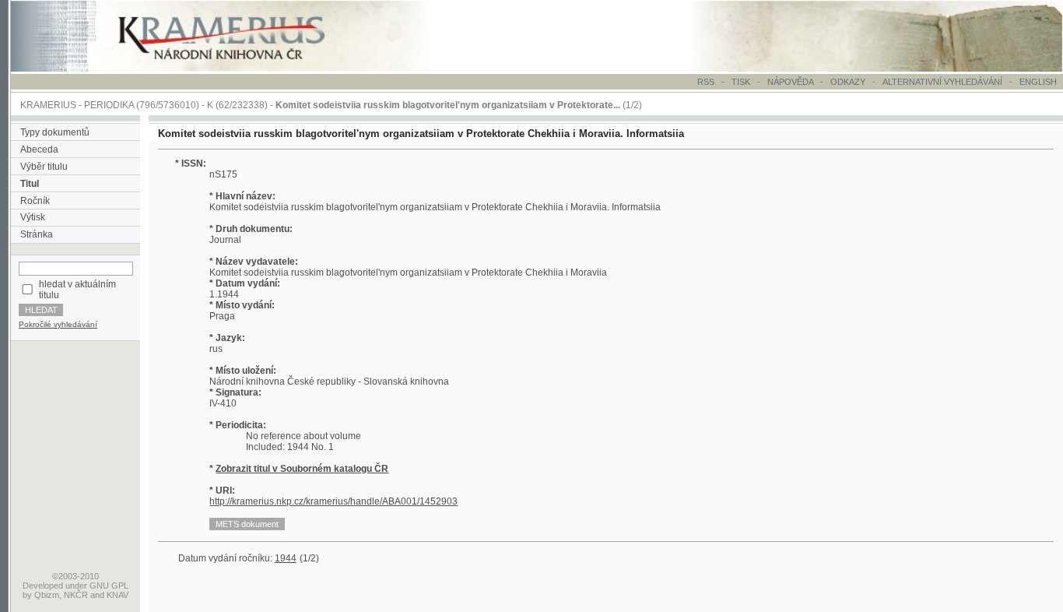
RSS (705, 81)
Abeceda (39, 149)
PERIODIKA (109, 105)
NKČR (76, 595)
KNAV (117, 595)
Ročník (35, 200)
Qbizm (46, 595)
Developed (43, 585)
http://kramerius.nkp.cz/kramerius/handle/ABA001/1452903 (333, 501)
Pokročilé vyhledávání (58, 324)
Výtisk (32, 217)
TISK (742, 81)
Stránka (36, 234)
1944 (285, 558)
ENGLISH (1038, 81)
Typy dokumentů (54, 132)
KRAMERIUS (48, 105)
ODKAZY (847, 81)
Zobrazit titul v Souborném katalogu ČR (302, 468)
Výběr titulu (44, 166)
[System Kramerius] (239, 68)
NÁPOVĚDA (790, 81)
